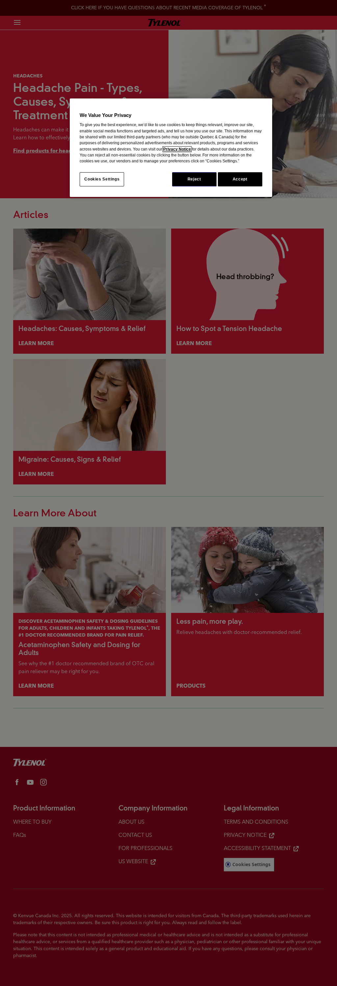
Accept (240, 179)
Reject (194, 179)
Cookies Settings (101, 179)
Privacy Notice (177, 149)
